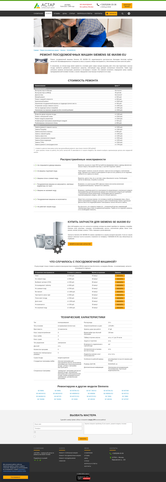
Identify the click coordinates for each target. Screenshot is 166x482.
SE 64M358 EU (74, 393)
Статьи (72, 13)
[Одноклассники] (37, 460)
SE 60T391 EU (108, 390)
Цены (65, 13)
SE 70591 (108, 396)
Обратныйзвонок (127, 5)
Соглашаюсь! (15, 477)
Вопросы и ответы (84, 13)
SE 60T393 (125, 390)
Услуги (48, 13)
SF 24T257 (125, 399)
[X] (40, 460)
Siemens (62, 50)
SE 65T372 (125, 393)
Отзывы (57, 13)
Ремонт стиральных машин (68, 453)
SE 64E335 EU (57, 393)
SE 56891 (58, 390)
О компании (38, 13)
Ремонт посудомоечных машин (49, 50)
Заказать (120, 275)
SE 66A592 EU (41, 396)
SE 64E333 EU (41, 393)
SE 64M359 (91, 393)
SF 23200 (75, 399)
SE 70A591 (57, 399)
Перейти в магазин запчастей (80, 244)
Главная (36, 50)
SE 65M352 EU (108, 393)
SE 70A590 (40, 399)
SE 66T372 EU (74, 396)
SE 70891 (125, 396)
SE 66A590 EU (71, 50)
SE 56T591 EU (74, 390)
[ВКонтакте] (35, 460)
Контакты (98, 13)
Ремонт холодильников (67, 458)
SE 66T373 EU (91, 396)
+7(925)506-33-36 (108, 4)
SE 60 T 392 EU (91, 390)
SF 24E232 (91, 399)
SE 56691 (41, 390)
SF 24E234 (108, 399)
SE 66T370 (57, 396)
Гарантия (62, 461)
